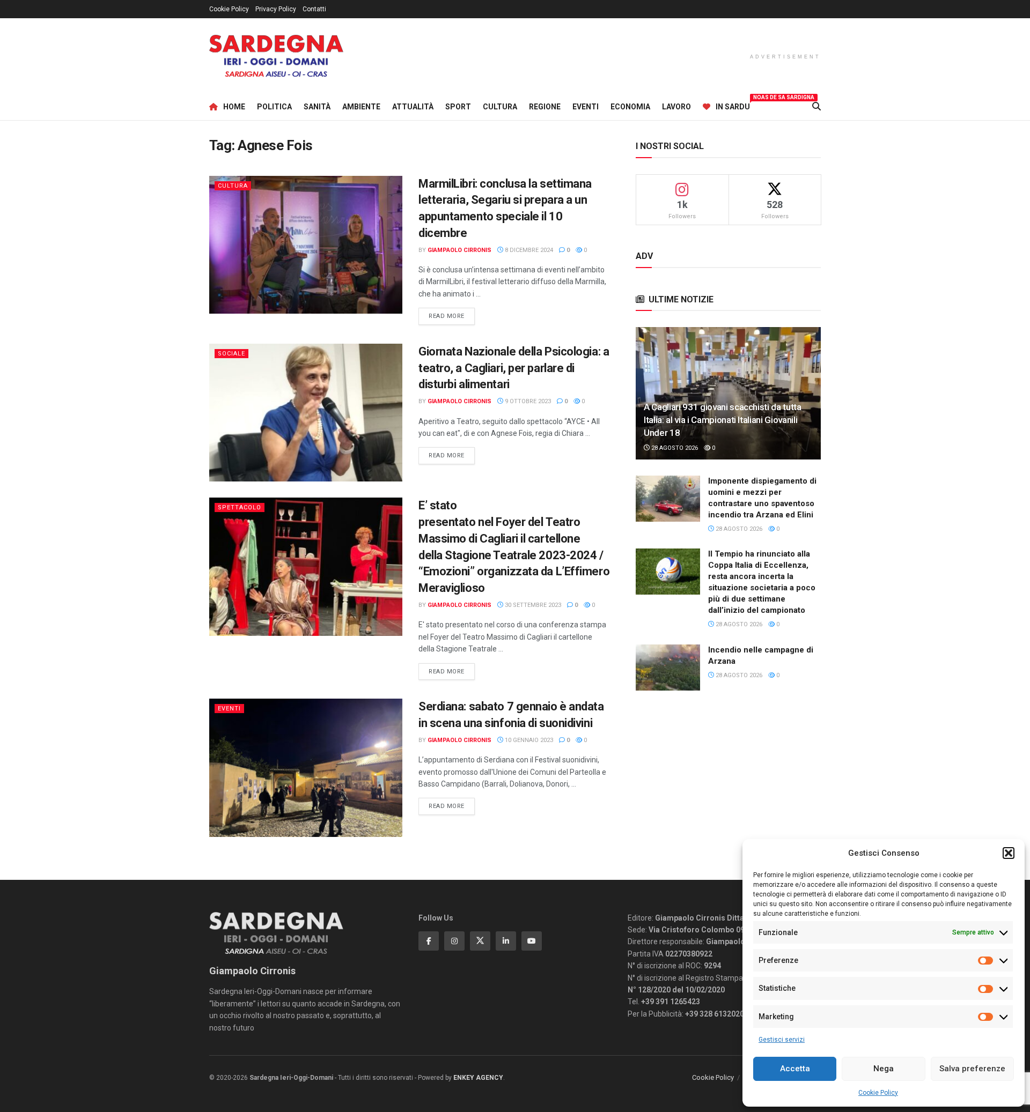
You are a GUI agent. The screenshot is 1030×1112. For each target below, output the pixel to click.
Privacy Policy (275, 9)
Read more (452, 316)
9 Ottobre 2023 (527, 401)
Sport (458, 106)
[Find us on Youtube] (531, 941)
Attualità (412, 106)
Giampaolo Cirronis (459, 250)
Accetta (795, 1068)
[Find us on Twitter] (480, 941)
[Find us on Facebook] (428, 941)
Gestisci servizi (782, 1039)
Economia (630, 106)
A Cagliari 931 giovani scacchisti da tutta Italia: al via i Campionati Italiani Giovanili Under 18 (722, 420)
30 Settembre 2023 (532, 605)
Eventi (585, 106)
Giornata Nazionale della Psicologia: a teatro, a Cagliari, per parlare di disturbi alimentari (513, 368)
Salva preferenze (972, 1068)
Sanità (317, 106)
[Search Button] (816, 106)
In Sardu (733, 105)
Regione (545, 106)
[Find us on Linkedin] (506, 941)
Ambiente (361, 106)
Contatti (314, 9)
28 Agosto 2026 (674, 447)
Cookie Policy (878, 1092)
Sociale (231, 353)
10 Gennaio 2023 (528, 740)
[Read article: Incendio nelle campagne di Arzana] (668, 667)
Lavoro (676, 106)
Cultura (500, 106)
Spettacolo (239, 507)
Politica (274, 106)
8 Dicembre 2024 (528, 250)
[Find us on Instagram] (454, 941)
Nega (883, 1068)
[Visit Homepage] (276, 56)
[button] (1008, 853)
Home (234, 106)
